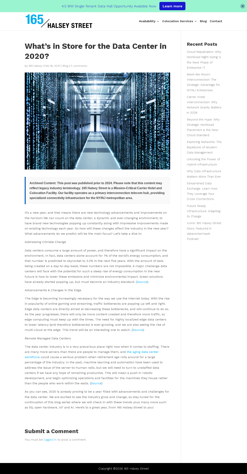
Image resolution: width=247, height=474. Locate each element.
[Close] (242, 6)
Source (142, 282)
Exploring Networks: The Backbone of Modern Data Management (204, 147)
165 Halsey (35, 65)
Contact (216, 21)
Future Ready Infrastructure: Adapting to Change (203, 211)
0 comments (78, 65)
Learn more (172, 6)
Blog (203, 21)
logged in (50, 439)
